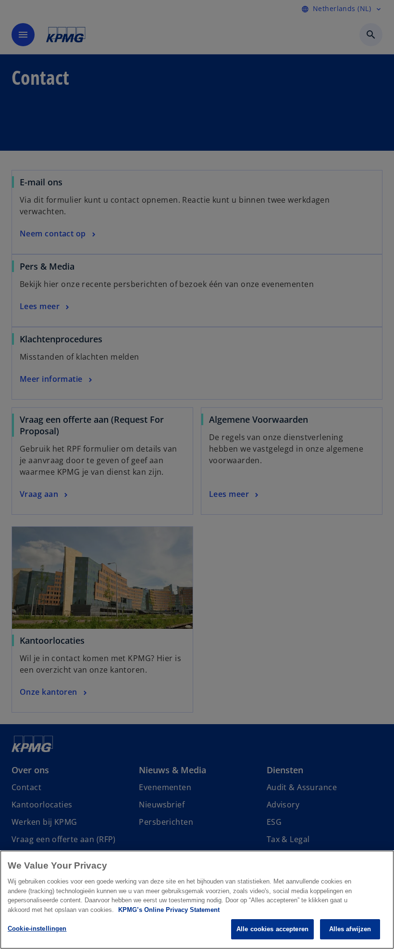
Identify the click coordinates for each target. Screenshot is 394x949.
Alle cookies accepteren (272, 929)
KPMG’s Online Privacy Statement (169, 909)
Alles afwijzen (350, 929)
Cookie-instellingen (37, 928)
